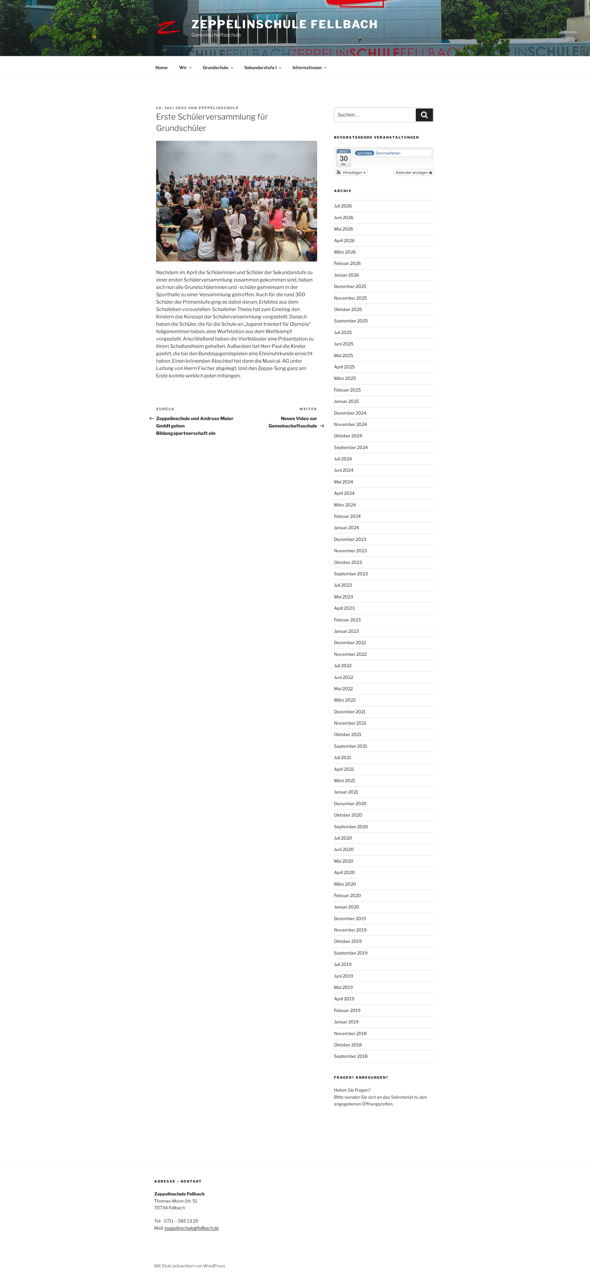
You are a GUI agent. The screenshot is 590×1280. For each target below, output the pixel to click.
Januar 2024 (346, 527)
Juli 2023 (343, 585)
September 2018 (351, 1056)
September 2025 (351, 320)
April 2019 (344, 998)
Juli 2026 (343, 205)
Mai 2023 (343, 596)
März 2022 (345, 700)
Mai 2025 (343, 355)
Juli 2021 (342, 757)
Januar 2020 (346, 906)
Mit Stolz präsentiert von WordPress (189, 1265)
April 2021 (344, 769)
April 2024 (344, 493)
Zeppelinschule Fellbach (284, 24)
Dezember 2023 (350, 539)
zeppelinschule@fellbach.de (191, 1228)
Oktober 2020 (348, 814)
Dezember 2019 (350, 918)
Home (161, 67)
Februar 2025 (347, 389)
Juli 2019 (343, 964)
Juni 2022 (343, 677)
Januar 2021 (346, 791)
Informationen (307, 67)
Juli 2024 (343, 458)
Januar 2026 (346, 275)
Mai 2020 (343, 861)
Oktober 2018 (348, 1044)
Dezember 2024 (350, 413)
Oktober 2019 (348, 941)
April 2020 (344, 872)
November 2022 (350, 654)
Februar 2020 (347, 895)
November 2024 (350, 424)
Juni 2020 (344, 849)
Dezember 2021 (350, 711)
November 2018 (350, 1033)
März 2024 (345, 504)
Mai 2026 (343, 228)
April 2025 (344, 366)
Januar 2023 (346, 631)
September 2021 (350, 746)
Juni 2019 (343, 976)
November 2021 (350, 723)
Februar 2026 (347, 263)
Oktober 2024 (348, 435)
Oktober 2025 (348, 309)
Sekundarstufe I (260, 67)
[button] (351, 172)
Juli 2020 (343, 838)
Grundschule (215, 67)
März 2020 (345, 884)
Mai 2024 (343, 481)
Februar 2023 (347, 619)
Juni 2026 (343, 217)
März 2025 (345, 378)
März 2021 (344, 780)
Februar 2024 (347, 516)
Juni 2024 (343, 470)
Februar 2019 (347, 1010)
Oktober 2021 (347, 734)
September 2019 (351, 952)
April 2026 (344, 240)
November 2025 (350, 298)
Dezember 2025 (350, 286)
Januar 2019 (346, 1021)
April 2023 (344, 608)
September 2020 (351, 826)
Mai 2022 (343, 688)
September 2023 (351, 573)
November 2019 (350, 929)
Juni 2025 (343, 343)
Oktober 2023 (348, 562)
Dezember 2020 (350, 803)
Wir (183, 67)
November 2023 (350, 550)
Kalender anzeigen (412, 172)
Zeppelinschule (219, 108)
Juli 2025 (343, 332)
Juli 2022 (343, 665)
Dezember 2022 (350, 642)
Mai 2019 (343, 987)
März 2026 (345, 251)
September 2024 (351, 447)
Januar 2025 (346, 401)
